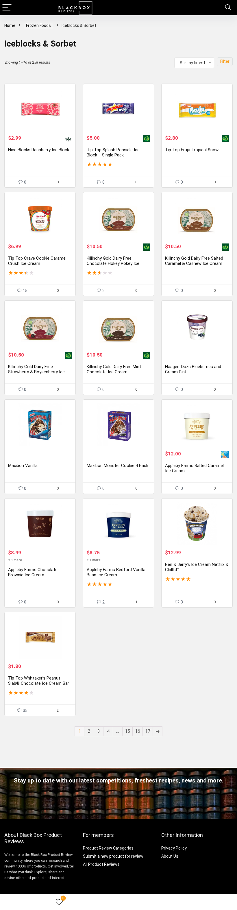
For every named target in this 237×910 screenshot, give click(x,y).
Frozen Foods (38, 25)
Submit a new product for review (113, 856)
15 (127, 731)
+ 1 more (15, 560)
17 (147, 731)
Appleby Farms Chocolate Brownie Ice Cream (33, 572)
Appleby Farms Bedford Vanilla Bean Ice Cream (116, 572)
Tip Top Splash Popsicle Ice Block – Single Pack (113, 152)
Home (9, 25)
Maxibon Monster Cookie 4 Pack (117, 465)
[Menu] (7, 7)
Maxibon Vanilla (23, 465)
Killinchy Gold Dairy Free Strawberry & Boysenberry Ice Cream (36, 372)
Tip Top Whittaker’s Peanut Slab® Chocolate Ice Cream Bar (38, 680)
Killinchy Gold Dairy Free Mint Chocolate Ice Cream (114, 369)
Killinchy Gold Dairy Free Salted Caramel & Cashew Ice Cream (194, 261)
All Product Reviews (101, 864)
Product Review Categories (108, 848)
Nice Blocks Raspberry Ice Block (38, 149)
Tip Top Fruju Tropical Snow (192, 149)
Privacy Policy (174, 848)
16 (137, 731)
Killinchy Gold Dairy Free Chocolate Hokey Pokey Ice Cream (113, 263)
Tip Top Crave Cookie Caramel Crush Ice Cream (37, 261)
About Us (169, 856)
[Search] (228, 7)
